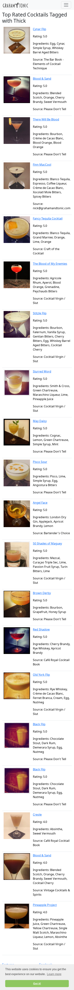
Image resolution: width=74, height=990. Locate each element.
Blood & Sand (42, 79)
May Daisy (40, 421)
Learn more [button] (54, 974)
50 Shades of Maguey (47, 543)
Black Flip (39, 724)
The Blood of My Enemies (50, 264)
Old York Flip (41, 675)
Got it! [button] (37, 983)
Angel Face (40, 503)
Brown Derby (42, 593)
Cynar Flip (39, 29)
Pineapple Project (45, 905)
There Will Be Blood (46, 119)
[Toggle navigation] (66, 5)
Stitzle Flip (40, 313)
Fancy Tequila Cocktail (48, 218)
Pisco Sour (40, 462)
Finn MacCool (42, 165)
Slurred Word (42, 371)
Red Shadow (41, 629)
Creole (37, 815)
